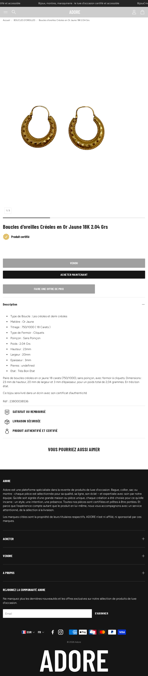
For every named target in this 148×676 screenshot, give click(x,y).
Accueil (6, 20)
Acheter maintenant (74, 274)
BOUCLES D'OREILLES (24, 20)
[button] (5, 12)
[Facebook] (52, 632)
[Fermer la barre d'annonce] (144, 2)
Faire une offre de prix (49, 289)
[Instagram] (60, 632)
